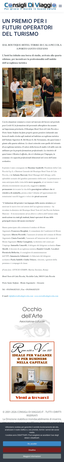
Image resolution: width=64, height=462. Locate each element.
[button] (60, 6)
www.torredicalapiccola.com (46, 296)
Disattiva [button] (32, 450)
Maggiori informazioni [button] (32, 456)
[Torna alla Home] (30, 6)
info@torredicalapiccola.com (21, 296)
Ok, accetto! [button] (32, 443)
